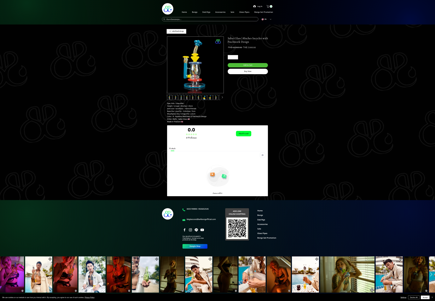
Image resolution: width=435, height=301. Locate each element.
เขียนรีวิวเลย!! (244, 133)
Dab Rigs (261, 219)
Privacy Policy (89, 297)
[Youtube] (202, 230)
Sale (259, 229)
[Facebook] (184, 230)
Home (260, 210)
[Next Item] (431, 274)
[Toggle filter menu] (262, 155)
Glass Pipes (262, 233)
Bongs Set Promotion (265, 238)
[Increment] (236, 57)
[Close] (432, 297)
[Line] (196, 230)
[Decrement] (229, 57)
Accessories (262, 224)
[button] (270, 6)
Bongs (260, 215)
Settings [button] (403, 297)
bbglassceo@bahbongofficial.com (201, 219)
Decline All (414, 297)
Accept (425, 297)
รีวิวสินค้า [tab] (172, 148)
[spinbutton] (233, 57)
